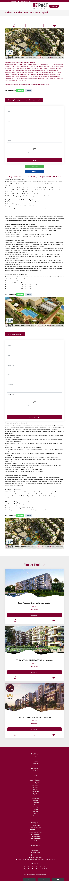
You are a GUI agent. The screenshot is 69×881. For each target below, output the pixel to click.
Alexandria (35, 816)
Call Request (54, 6)
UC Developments (35, 826)
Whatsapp (35, 166)
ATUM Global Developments (35, 832)
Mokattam (35, 818)
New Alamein (35, 785)
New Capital (36, 783)
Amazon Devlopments (35, 839)
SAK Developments (35, 837)
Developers (35, 763)
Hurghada (35, 809)
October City (36, 796)
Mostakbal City (35, 798)
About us (35, 759)
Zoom (35, 171)
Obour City (35, 814)
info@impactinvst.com (25, 1)
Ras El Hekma (35, 805)
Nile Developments (35, 845)
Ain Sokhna (35, 787)
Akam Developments (35, 828)
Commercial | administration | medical (35, 773)
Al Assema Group (35, 834)
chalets (35, 775)
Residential (35, 771)
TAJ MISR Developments (36, 830)
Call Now (28, 90)
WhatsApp (20, 90)
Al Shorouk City (35, 803)
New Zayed (35, 800)
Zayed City (35, 794)
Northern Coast (35, 792)
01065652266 (13, 1)
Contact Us (35, 761)
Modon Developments (35, 841)
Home (35, 757)
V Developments (35, 843)
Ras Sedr (35, 811)
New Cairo (35, 790)
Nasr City (35, 807)
